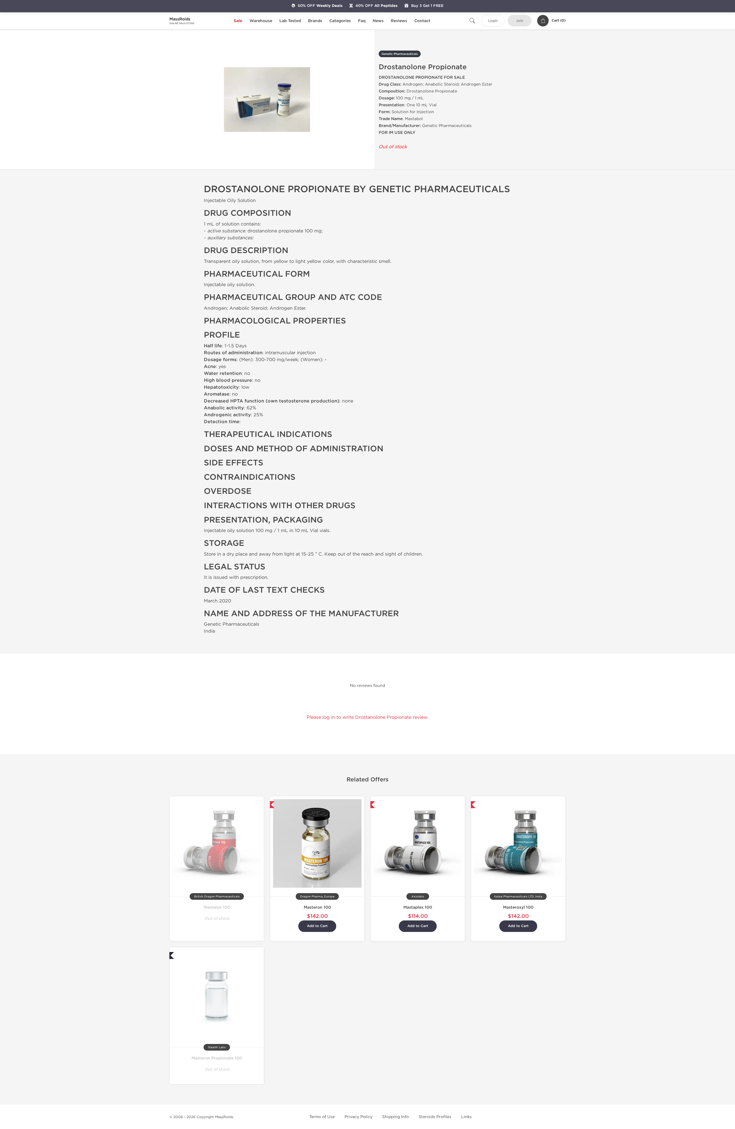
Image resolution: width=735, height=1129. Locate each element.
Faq (361, 20)
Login (493, 21)
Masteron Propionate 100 (217, 1058)
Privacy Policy (358, 1116)
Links (466, 1116)
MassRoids (224, 1117)
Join (519, 21)
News (378, 20)
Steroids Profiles (435, 1116)
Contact (422, 20)
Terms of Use (322, 1116)
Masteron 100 (317, 907)
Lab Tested (290, 20)
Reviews (399, 20)
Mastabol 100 (217, 907)
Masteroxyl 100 (518, 907)
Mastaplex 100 (417, 907)
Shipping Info (395, 1116)
